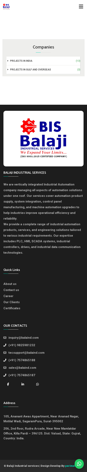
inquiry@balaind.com (23, 337)
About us (9, 284)
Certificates (11, 308)
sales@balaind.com (22, 368)
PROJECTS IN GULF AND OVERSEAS (45, 69)
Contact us (11, 290)
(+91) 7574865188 (21, 360)
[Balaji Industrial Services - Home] (43, 138)
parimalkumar (74, 465)
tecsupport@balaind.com (26, 353)
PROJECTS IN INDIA (45, 60)
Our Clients (11, 302)
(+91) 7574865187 (21, 375)
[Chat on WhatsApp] (37, 384)
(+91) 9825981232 (21, 345)
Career (8, 296)
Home (34, 22)
